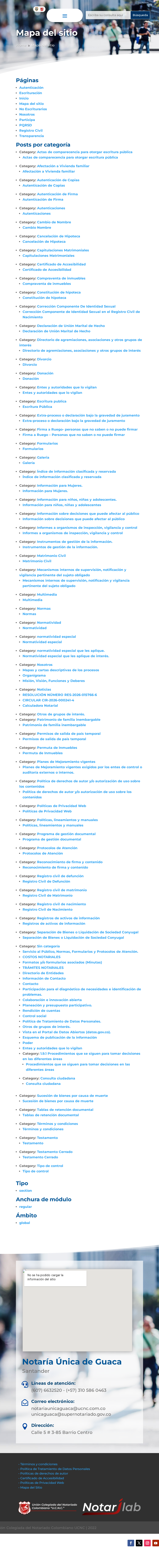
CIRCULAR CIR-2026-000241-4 (48, 700)
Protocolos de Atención (57, 848)
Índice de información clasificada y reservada (76, 471)
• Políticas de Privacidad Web (41, 1483)
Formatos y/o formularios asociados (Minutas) (62, 962)
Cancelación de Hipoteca (58, 236)
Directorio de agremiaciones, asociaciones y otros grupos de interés (82, 351)
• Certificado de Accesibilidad (41, 1478)
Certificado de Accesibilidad (61, 264)
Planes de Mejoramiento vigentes (66, 762)
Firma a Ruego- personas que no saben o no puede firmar (87, 429)
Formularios (47, 443)
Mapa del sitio (31, 104)
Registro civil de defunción (60, 876)
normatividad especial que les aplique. (71, 651)
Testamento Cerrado (54, 1152)
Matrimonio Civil (51, 556)
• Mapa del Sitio (30, 1487)
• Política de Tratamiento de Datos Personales (54, 1469)
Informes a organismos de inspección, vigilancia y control (87, 528)
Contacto (30, 984)
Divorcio (44, 359)
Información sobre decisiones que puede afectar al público (88, 514)
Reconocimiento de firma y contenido (69, 862)
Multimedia (47, 594)
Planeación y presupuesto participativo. (57, 1005)
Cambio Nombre (37, 228)
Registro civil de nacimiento (61, 904)
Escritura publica (51, 401)
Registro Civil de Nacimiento (47, 909)
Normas (44, 609)
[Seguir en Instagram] (147, 1543)
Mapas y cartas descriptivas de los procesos (61, 670)
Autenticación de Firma (57, 194)
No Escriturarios (33, 109)
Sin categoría (48, 946)
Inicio (24, 98)
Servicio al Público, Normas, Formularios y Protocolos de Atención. (80, 952)
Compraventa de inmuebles (61, 278)
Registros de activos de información (68, 918)
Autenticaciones (51, 208)
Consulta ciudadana (57, 1078)
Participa (27, 120)
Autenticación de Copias (58, 180)
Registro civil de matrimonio (62, 890)
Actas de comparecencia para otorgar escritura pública (84, 152)
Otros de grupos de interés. (61, 714)
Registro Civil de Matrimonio (47, 895)
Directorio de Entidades (43, 973)
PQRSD (25, 125)
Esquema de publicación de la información (60, 1037)
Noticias (44, 689)
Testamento (47, 1138)
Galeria (43, 457)
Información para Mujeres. (59, 486)
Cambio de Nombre (54, 222)
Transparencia (31, 136)
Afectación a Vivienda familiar (63, 166)
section (25, 1191)
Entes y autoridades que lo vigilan (67, 387)
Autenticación (31, 88)
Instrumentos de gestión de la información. (74, 542)
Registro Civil (31, 131)
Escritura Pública (37, 407)
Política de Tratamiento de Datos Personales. (62, 1021)
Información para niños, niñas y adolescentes (62, 505)
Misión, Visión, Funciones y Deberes (54, 681)
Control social (34, 1016)
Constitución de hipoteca (59, 292)
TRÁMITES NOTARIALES (43, 968)
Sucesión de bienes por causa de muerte (72, 1096)
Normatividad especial (42, 642)
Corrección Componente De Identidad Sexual (76, 306)
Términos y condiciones (57, 1124)
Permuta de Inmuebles (57, 748)
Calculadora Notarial (40, 706)
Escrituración (30, 93)
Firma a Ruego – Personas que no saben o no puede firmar (74, 435)
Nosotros (27, 114)
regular (25, 1207)
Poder (28, 1043)
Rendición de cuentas (41, 1011)
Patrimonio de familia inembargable (68, 720)
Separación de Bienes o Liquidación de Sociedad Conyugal (88, 932)
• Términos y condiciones (38, 1464)
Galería (29, 463)
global (24, 1223)
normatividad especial (56, 637)
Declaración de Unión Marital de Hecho (71, 326)
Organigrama (34, 675)
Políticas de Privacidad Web (61, 806)
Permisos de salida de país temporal (69, 734)
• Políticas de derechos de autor (43, 1473)
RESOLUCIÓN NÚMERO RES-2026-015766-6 (60, 695)
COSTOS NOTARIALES (41, 957)
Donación (45, 373)
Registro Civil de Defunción (46, 881)
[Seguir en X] (139, 1543)
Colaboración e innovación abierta (52, 1000)
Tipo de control (50, 1166)
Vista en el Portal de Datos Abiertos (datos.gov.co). (67, 1032)
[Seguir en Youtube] (155, 1543)
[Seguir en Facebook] (131, 1543)
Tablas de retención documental (65, 1110)
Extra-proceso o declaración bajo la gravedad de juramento (88, 415)
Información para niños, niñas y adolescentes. (77, 500)
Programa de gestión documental (66, 834)
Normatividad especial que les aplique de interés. (66, 656)
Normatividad (49, 623)
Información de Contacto (44, 978)
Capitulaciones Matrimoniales (63, 250)
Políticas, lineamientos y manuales (67, 820)
